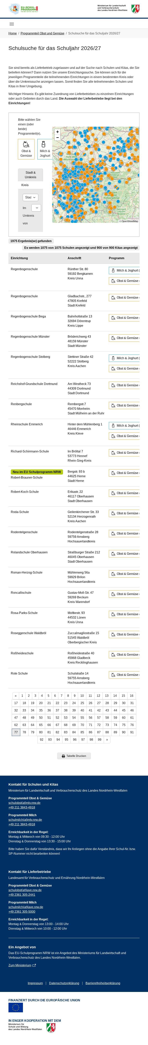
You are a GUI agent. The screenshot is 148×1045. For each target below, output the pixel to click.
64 (32, 725)
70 (82, 725)
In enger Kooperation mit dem (34, 1020)
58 (107, 717)
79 (32, 732)
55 (82, 717)
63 (24, 725)
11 (90, 695)
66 (49, 725)
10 (82, 695)
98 (91, 739)
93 (50, 739)
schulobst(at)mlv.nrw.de (24, 802)
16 (131, 695)
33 (24, 710)
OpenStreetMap (130, 221)
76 (132, 725)
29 (115, 703)
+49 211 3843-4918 (21, 807)
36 (49, 710)
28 (107, 703)
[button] (57, 132)
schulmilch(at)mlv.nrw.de (25, 819)
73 (107, 725)
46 (132, 710)
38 (65, 710)
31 (132, 703)
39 (74, 710)
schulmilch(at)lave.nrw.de (25, 907)
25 (82, 703)
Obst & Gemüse (26, 153)
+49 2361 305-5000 (21, 911)
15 (123, 695)
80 (41, 732)
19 (32, 703)
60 (123, 717)
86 (90, 732)
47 (16, 717)
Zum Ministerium (19, 965)
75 (123, 725)
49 (32, 717)
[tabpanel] (30, 210)
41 (90, 710)
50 (41, 717)
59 (115, 717)
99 (99, 739)
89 (115, 732)
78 (24, 732)
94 (58, 739)
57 (99, 717)
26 (90, 703)
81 (49, 732)
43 (107, 710)
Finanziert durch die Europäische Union (44, 1000)
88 (107, 732)
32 (16, 710)
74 (115, 725)
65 (41, 725)
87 (99, 732)
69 (74, 725)
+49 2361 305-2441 (21, 894)
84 (74, 732)
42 (99, 710)
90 (123, 732)
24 (74, 703)
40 (82, 710)
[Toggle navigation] (11, 24)
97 (83, 739)
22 (57, 703)
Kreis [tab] (25, 185)
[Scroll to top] (139, 1036)
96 (75, 739)
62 (16, 725)
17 (16, 703)
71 (90, 725)
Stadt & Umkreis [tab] (30, 175)
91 (132, 732)
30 (123, 703)
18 (24, 703)
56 (90, 717)
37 (57, 710)
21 (49, 703)
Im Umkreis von (28, 215)
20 (41, 703)
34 (32, 710)
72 (99, 725)
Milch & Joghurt (45, 153)
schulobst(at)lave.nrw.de (25, 890)
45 (123, 710)
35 (41, 710)
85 (82, 732)
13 (106, 695)
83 (65, 732)
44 (115, 710)
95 (66, 739)
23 (65, 703)
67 (57, 725)
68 (65, 725)
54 (74, 717)
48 (24, 717)
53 (65, 717)
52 (57, 717)
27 (99, 703)
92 (41, 739)
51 (49, 717)
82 (57, 732)
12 (98, 695)
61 (132, 717)
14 (115, 695)
